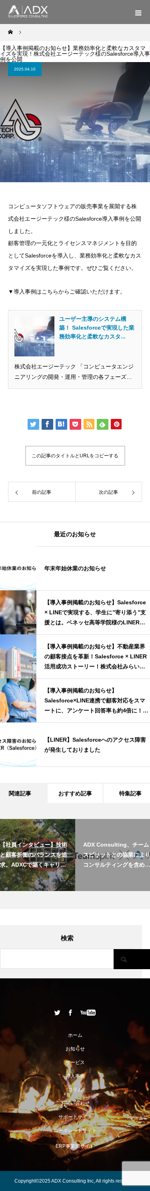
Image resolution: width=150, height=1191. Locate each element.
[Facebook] (70, 1012)
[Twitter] (57, 1012)
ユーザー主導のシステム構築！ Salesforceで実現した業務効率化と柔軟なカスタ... (96, 328)
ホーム (75, 1035)
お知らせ (75, 1049)
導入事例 (75, 1076)
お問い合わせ (75, 1103)
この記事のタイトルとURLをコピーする (75, 456)
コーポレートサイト (75, 1130)
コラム (75, 1089)
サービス (75, 1062)
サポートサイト (75, 1117)
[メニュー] (138, 12)
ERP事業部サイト (75, 1146)
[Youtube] (88, 1012)
